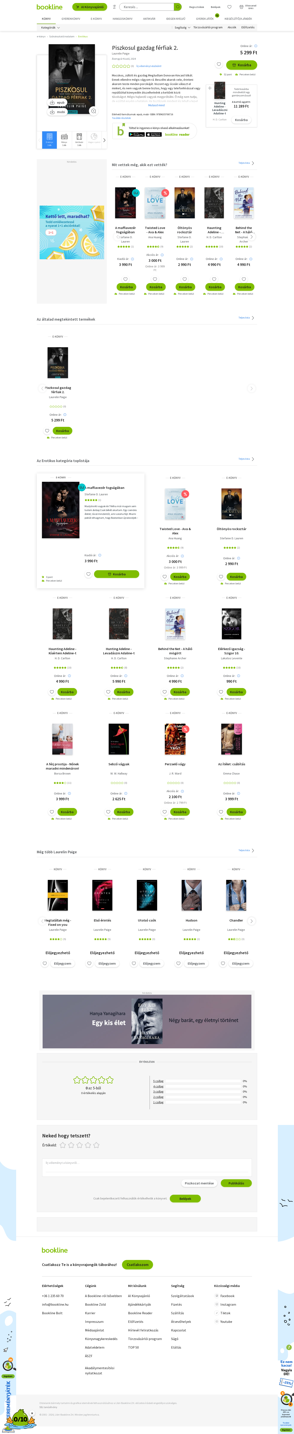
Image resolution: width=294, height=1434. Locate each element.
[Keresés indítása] (178, 7)
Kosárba (244, 64)
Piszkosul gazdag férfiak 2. (58, 389)
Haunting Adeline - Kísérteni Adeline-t (214, 230)
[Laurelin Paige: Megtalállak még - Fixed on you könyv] (58, 895)
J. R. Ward (175, 773)
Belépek (215, 7)
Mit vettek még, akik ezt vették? (139, 164)
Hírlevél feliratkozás (143, 1330)
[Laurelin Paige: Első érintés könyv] (102, 895)
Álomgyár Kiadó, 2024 (124, 58)
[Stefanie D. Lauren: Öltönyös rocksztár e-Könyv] (185, 202)
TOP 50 (133, 1347)
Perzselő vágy (175, 764)
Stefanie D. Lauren (126, 239)
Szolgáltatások (182, 1296)
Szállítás (177, 1313)
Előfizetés (248, 27)
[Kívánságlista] (229, 7)
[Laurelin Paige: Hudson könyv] (192, 895)
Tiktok (225, 1313)
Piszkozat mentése (199, 1183)
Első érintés (102, 920)
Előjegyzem (62, 963)
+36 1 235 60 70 (53, 1296)
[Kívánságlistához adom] (219, 64)
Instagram (228, 1304)
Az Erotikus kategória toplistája (63, 460)
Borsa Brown (62, 773)
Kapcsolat (178, 1330)
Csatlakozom (138, 1264)
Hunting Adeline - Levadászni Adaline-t (119, 651)
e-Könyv (125, 177)
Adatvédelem (94, 1347)
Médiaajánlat (94, 1330)
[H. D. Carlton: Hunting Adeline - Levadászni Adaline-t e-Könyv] (118, 623)
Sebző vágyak (118, 764)
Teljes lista (244, 162)
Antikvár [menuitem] (149, 19)
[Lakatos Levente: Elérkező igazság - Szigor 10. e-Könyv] (231, 623)
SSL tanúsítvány (48, 1407)
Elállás (176, 1347)
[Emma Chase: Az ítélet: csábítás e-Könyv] (231, 739)
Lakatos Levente (231, 658)
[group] (49, 140)
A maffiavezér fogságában (125, 230)
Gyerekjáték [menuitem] (207, 17)
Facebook (227, 1296)
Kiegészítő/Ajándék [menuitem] (238, 19)
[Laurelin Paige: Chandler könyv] (236, 895)
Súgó (174, 1339)
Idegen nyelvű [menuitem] (175, 19)
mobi (61, 112)
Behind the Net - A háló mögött (243, 230)
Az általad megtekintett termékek (66, 319)
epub (61, 102)
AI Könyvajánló (92, 7)
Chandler (236, 920)
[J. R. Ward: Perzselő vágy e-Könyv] (175, 739)
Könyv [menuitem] (46, 19)
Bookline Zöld (95, 1304)
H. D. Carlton (214, 237)
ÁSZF (88, 1356)
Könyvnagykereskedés (101, 1339)
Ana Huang (155, 237)
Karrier (90, 1313)
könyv (58, 869)
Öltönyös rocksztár (184, 230)
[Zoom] (93, 111)
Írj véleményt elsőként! (148, 66)
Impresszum (94, 1321)
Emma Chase (231, 773)
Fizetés (176, 1304)
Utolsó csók (147, 920)
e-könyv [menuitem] (96, 19)
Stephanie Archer (243, 239)
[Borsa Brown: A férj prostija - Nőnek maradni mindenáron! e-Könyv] (62, 739)
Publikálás (236, 1183)
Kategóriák (48, 27)
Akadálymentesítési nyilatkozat (99, 1370)
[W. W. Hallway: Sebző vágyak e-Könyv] (119, 739)
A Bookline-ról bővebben (103, 1296)
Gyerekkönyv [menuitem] (71, 19)
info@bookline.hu (55, 1304)
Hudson (191, 920)
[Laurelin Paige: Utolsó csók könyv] (147, 895)
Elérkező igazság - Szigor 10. (231, 651)
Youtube (226, 1321)
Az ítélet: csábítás (231, 764)
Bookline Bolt (52, 1313)
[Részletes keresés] (114, 7)
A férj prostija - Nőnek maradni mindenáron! (62, 766)
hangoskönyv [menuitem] (122, 19)
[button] (104, 140)
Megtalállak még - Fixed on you (57, 922)
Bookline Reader (140, 1313)
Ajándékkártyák (139, 1304)
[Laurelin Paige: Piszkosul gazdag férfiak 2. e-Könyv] (72, 79)
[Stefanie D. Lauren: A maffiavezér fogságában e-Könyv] (125, 202)
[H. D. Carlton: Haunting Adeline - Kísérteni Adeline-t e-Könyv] (214, 202)
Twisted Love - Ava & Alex (155, 230)
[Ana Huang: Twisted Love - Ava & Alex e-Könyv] (155, 202)
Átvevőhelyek (181, 1321)
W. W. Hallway (118, 773)
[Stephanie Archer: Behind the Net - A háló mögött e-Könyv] (243, 202)
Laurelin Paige (58, 397)
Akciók (232, 27)
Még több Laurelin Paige (57, 851)
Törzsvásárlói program (208, 27)
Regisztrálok (196, 7)
